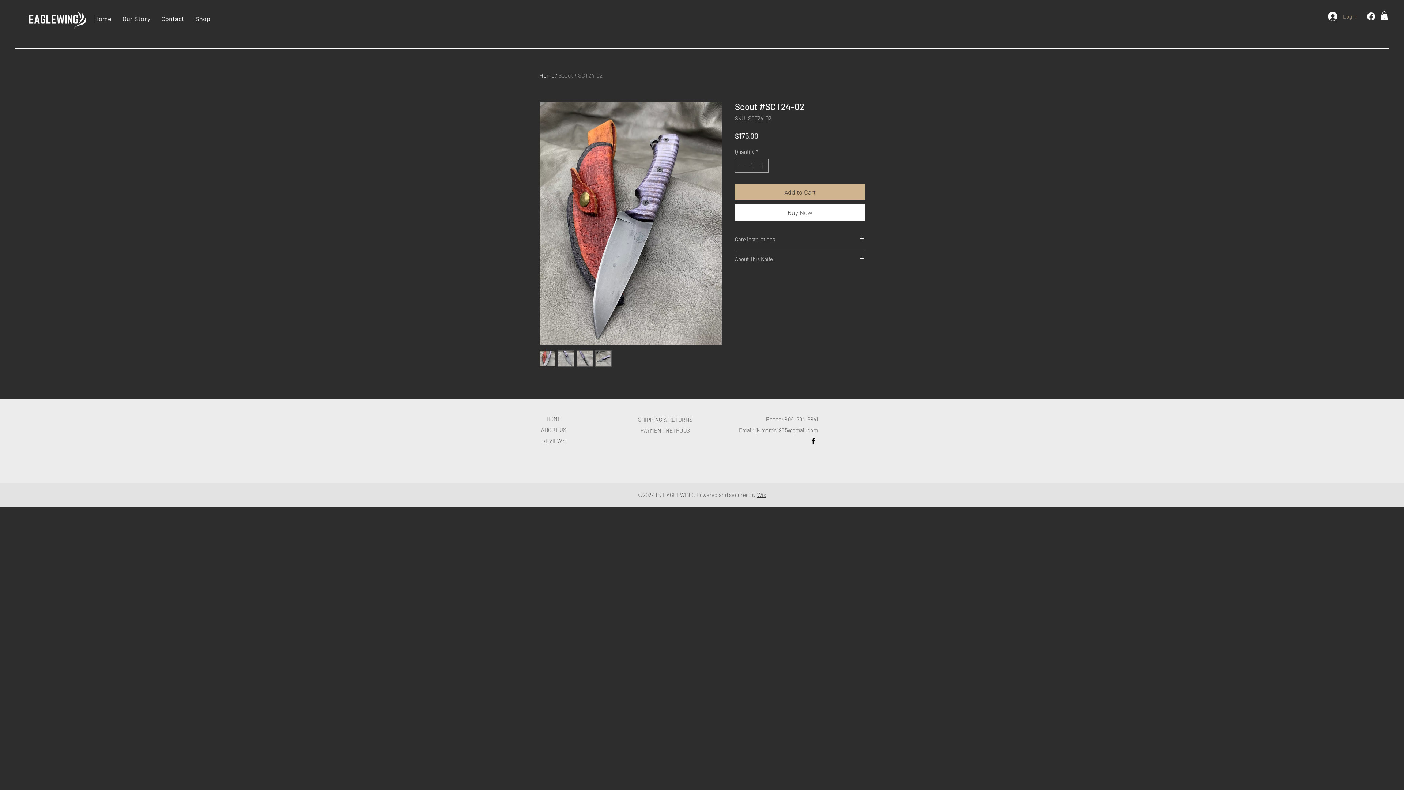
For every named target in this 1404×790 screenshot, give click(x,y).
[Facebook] (1371, 16)
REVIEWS (554, 440)
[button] (1384, 15)
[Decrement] (741, 166)
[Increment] (763, 166)
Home (546, 75)
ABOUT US (553, 429)
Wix (761, 495)
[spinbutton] (752, 166)
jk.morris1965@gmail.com (787, 430)
